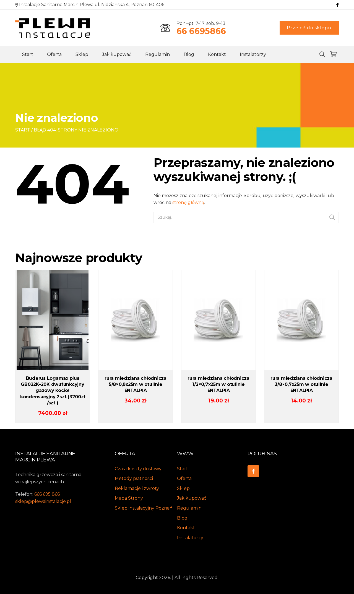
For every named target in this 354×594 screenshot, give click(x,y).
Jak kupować (116, 54)
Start (27, 54)
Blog (189, 54)
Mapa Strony (129, 498)
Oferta (54, 54)
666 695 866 (47, 494)
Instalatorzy (253, 54)
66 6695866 (201, 31)
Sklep (82, 54)
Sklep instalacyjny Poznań (144, 508)
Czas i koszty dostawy (138, 468)
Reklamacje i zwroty (137, 488)
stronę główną (188, 202)
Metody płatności (134, 478)
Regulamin (157, 54)
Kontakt (217, 54)
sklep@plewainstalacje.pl (43, 501)
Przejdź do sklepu (309, 27)
